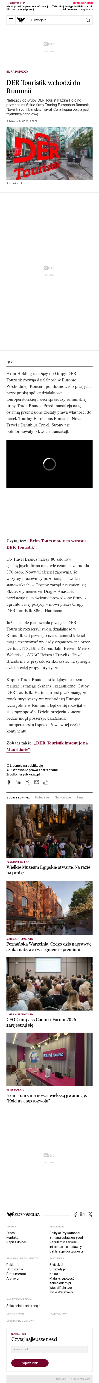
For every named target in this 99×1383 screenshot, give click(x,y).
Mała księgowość (62, 1278)
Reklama (12, 1265)
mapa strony (15, 1313)
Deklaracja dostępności (66, 1251)
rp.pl (9, 361)
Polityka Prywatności (65, 1233)
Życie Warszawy (61, 1292)
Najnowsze (63, 797)
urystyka (39, 20)
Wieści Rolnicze (61, 1287)
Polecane (42, 797)
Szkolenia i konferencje (23, 1306)
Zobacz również (18, 797)
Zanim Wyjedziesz (17, 862)
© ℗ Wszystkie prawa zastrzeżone (32, 770)
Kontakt (12, 1237)
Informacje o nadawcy (66, 1247)
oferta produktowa (20, 1320)
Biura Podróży (17, 71)
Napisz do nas (16, 1242)
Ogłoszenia (14, 1269)
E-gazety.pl (58, 1269)
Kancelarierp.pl (60, 1283)
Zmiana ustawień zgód (66, 1237)
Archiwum (13, 1278)
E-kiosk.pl (56, 1265)
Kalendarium (58, 1313)
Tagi (79, 797)
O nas (10, 1233)
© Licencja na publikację (24, 765)
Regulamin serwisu (63, 1242)
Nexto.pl (55, 1274)
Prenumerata (16, 1274)
